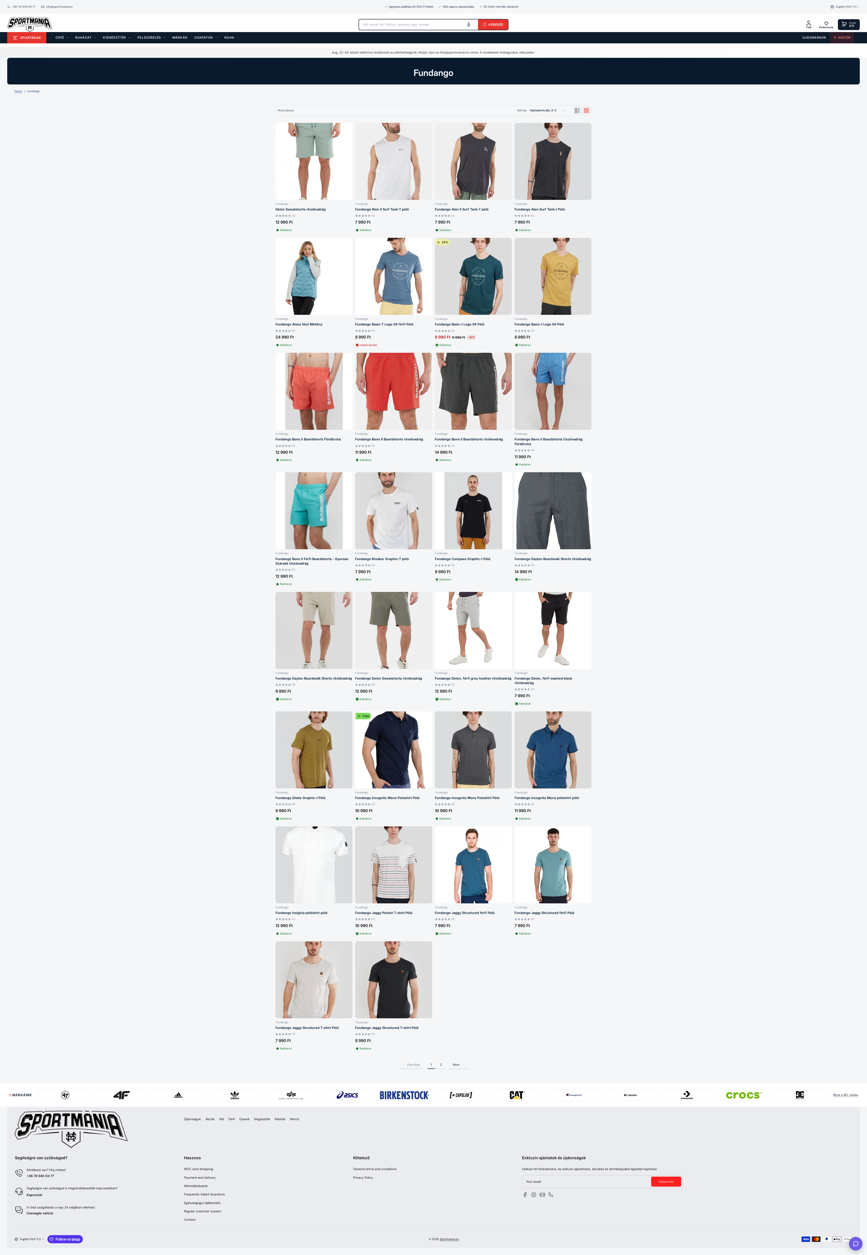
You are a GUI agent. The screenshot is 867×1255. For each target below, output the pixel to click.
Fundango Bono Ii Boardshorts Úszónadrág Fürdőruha (549, 441)
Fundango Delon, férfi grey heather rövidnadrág (473, 678)
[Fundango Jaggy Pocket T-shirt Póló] (393, 864)
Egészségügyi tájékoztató (202, 1203)
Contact (190, 1220)
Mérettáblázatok (196, 1186)
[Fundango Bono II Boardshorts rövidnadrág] (393, 391)
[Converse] (687, 1095)
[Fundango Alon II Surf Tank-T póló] (393, 161)
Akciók (210, 1119)
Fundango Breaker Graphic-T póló (382, 559)
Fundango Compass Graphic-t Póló (462, 559)
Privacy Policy (363, 1178)
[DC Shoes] (800, 1095)
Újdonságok (192, 1119)
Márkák (280, 1119)
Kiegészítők (262, 1119)
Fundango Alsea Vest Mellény (298, 324)
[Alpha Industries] (291, 1095)
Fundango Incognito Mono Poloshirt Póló (387, 798)
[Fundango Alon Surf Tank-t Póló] (553, 161)
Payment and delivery (200, 1178)
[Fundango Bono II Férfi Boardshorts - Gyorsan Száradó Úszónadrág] (313, 510)
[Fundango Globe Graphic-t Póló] (313, 749)
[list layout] (577, 110)
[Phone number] (551, 1194)
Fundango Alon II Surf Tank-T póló (382, 209)
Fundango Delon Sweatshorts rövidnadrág (388, 678)
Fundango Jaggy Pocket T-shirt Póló (384, 913)
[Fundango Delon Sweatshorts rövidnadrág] (393, 630)
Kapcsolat (34, 1195)
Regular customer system (202, 1211)
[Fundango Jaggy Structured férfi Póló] (473, 864)
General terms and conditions (374, 1169)
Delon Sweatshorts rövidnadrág (300, 209)
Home (18, 91)
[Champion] (574, 1095)
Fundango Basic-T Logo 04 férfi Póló (384, 324)
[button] (845, 6)
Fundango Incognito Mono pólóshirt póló (547, 798)
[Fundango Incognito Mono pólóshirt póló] (553, 749)
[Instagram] (533, 1194)
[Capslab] (461, 1095)
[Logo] (29, 24)
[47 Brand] (65, 1095)
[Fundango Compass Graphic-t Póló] (473, 510)
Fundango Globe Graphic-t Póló (300, 798)
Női (221, 1119)
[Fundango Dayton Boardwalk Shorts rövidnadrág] (553, 510)
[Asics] (348, 1095)
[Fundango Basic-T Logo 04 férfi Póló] (393, 276)
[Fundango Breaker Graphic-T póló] (393, 510)
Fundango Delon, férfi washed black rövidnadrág (543, 680)
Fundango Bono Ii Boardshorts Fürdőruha (308, 439)
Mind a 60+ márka (845, 1095)
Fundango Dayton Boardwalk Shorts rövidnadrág (553, 559)
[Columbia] (630, 1095)
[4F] (122, 1095)
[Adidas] (178, 1095)
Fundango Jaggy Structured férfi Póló (465, 913)
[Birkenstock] (404, 1095)
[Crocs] (743, 1095)
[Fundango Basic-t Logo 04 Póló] (553, 276)
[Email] (542, 1194)
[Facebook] (525, 1194)
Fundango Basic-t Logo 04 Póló (460, 324)
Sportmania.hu (449, 1239)
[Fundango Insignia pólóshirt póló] (313, 864)
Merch (294, 1119)
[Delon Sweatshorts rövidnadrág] (313, 161)
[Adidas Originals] (235, 1095)
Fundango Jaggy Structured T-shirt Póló (307, 1028)
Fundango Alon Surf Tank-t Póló (540, 209)
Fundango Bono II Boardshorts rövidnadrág (389, 439)
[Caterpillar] (517, 1095)
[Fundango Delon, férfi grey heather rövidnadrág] (473, 630)
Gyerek (244, 1119)
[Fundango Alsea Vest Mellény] (313, 276)
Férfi (231, 1119)
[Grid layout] (586, 110)
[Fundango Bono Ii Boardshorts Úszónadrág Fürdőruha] (553, 391)
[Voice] (468, 24)
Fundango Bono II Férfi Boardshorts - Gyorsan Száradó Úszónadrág (311, 561)
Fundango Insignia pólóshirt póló (301, 913)
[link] (180, 37)
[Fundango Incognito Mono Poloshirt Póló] (473, 749)
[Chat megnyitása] (855, 1243)
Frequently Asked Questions (204, 1194)
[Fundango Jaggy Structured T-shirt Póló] (313, 979)
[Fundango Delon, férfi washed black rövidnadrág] (553, 630)
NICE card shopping (198, 1169)
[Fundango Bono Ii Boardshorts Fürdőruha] (313, 391)
